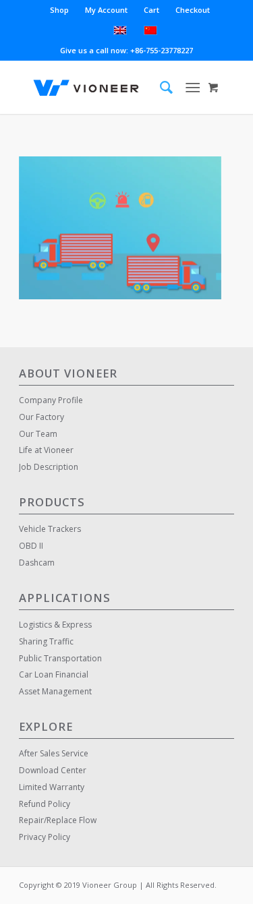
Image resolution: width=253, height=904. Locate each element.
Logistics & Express (55, 624)
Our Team (38, 434)
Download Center (52, 770)
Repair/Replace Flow (57, 820)
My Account (106, 10)
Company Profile (51, 400)
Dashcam (37, 562)
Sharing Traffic (46, 641)
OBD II (31, 545)
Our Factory (41, 417)
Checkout (192, 10)
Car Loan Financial (53, 674)
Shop (59, 10)
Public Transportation (60, 658)
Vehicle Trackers (50, 529)
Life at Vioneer (46, 450)
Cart (151, 10)
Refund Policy (44, 804)
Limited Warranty (51, 787)
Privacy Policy (44, 837)
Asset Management (55, 691)
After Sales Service (53, 753)
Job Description (48, 467)
